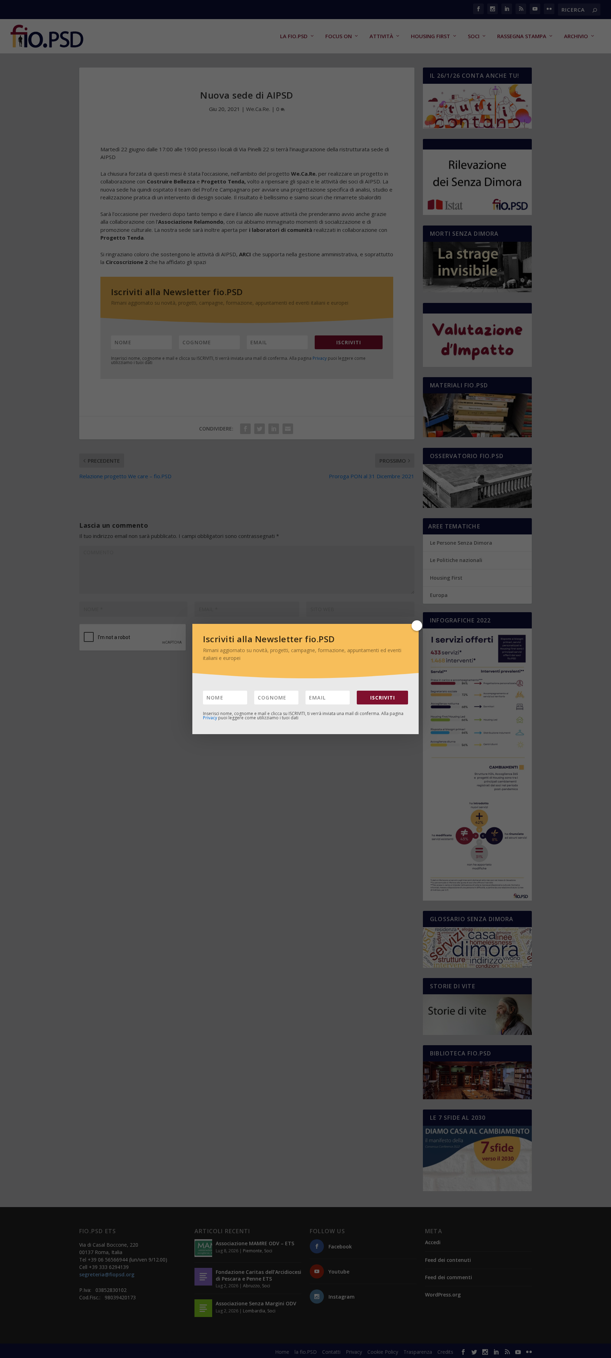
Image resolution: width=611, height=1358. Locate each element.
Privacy (210, 718)
